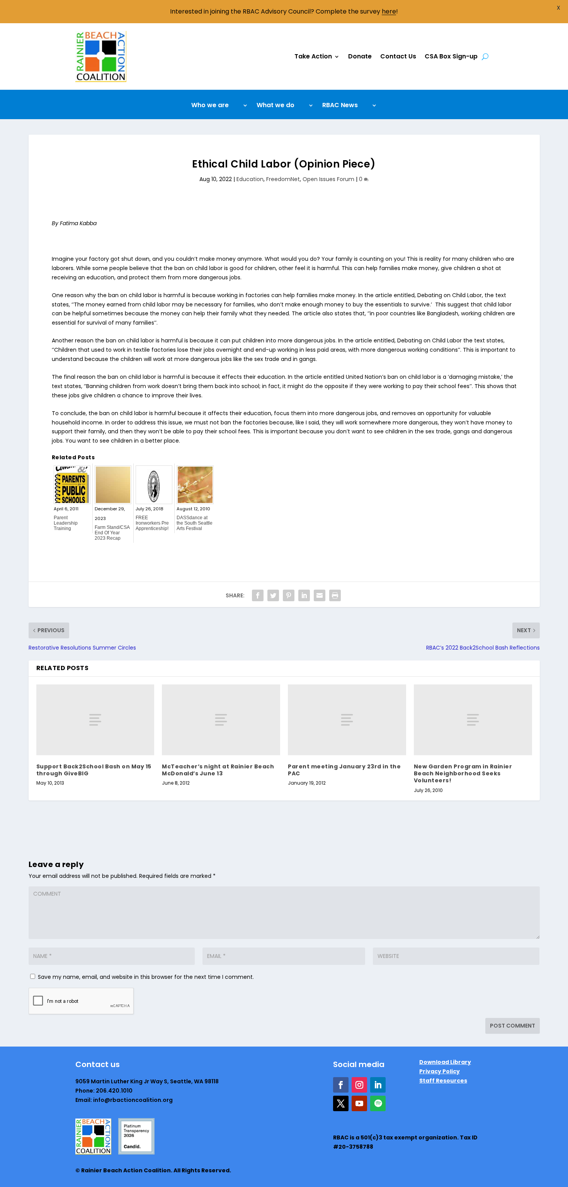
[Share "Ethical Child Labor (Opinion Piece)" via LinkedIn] (304, 595)
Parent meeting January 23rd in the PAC (344, 770)
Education (250, 179)
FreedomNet (283, 179)
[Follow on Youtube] (359, 1103)
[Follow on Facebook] (341, 1085)
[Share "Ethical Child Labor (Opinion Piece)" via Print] (335, 595)
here (389, 11)
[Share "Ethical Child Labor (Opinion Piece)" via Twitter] (273, 595)
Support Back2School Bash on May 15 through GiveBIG (93, 770)
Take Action (313, 56)
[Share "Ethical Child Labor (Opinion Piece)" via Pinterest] (288, 595)
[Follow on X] (341, 1103)
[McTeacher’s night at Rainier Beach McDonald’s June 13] (221, 719)
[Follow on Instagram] (359, 1085)
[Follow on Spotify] (378, 1103)
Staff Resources (443, 1080)
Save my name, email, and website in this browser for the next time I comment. (146, 977)
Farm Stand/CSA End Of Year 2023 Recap (112, 533)
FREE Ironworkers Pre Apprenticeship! (152, 523)
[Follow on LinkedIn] (378, 1085)
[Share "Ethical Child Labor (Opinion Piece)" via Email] (319, 595)
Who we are (210, 106)
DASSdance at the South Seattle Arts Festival (195, 523)
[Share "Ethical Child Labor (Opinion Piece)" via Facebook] (257, 595)
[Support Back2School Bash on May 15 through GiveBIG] (95, 719)
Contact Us (398, 56)
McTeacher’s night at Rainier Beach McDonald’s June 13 (218, 770)
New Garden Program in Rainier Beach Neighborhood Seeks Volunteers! (463, 773)
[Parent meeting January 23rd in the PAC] (347, 719)
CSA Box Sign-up (451, 56)
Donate (360, 56)
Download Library (445, 1062)
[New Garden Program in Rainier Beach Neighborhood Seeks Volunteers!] (473, 719)
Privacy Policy (439, 1071)
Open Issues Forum (328, 179)
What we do (275, 106)
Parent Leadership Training (66, 523)
